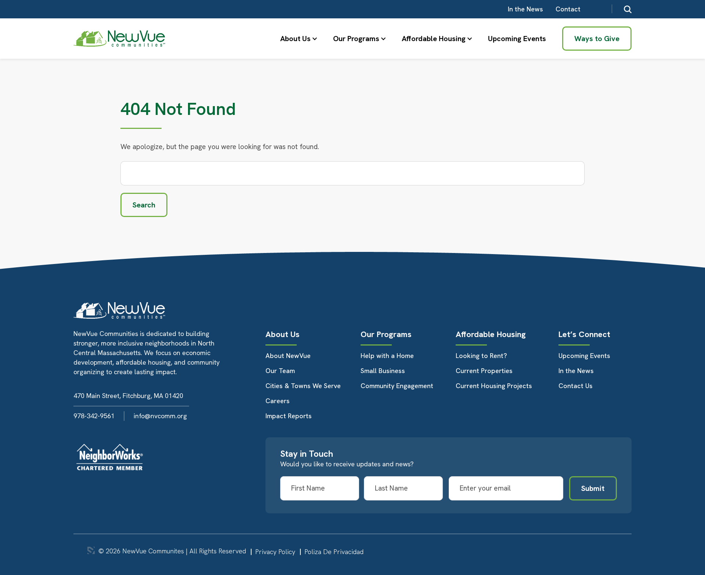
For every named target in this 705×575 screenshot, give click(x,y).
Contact (568, 9)
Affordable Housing (434, 38)
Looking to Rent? (481, 355)
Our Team (280, 370)
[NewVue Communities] (119, 38)
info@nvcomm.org (160, 416)
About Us (295, 38)
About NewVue (288, 355)
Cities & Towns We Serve (303, 385)
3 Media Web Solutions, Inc (91, 550)
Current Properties (484, 370)
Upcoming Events (517, 38)
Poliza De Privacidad (334, 551)
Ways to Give (596, 38)
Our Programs (356, 38)
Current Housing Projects (494, 385)
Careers (277, 401)
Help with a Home (387, 355)
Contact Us (575, 385)
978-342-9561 (94, 416)
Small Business (383, 370)
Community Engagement (397, 385)
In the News (525, 9)
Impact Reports (288, 416)
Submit (592, 488)
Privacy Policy (275, 551)
